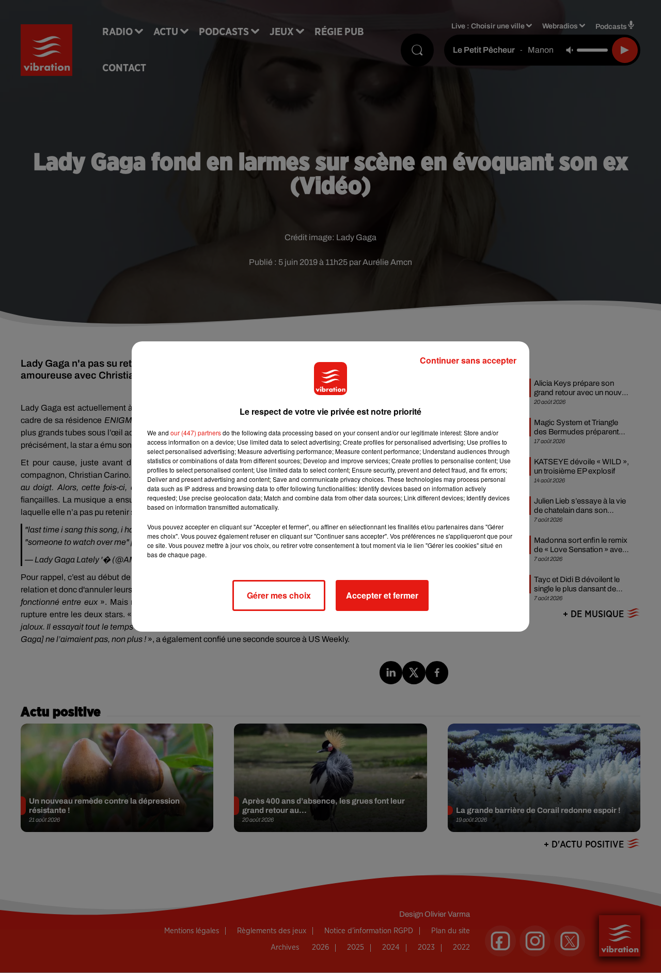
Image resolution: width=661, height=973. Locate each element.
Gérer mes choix (279, 595)
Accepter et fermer (382, 595)
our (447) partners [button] (195, 432)
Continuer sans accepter (468, 360)
